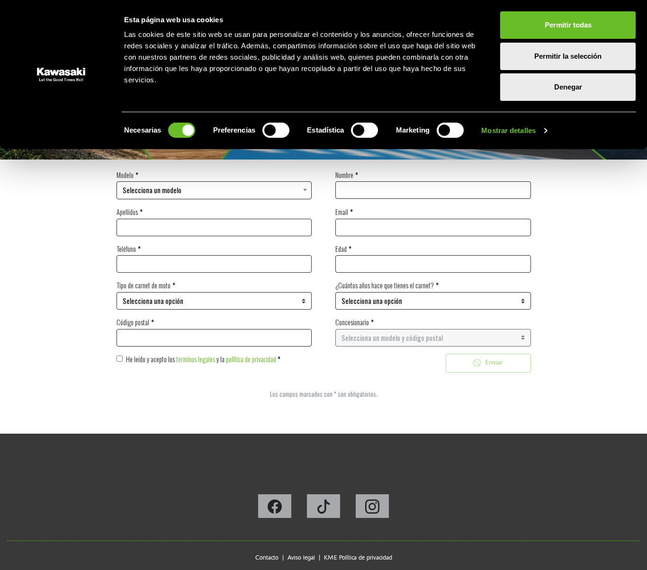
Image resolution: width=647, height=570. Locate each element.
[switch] (275, 130)
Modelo (125, 175)
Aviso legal (301, 557)
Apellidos (127, 212)
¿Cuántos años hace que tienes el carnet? (384, 285)
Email (341, 212)
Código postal (133, 322)
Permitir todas (568, 25)
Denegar (568, 87)
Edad (341, 249)
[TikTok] (324, 509)
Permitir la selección (568, 56)
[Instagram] (372, 509)
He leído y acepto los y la (203, 359)
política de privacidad (251, 359)
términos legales (195, 359)
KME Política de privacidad (358, 557)
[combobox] (214, 190)
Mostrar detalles (508, 130)
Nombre (344, 175)
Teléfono (126, 249)
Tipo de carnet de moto (144, 285)
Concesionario (352, 322)
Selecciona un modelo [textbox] (152, 190)
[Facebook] (275, 509)
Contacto (267, 557)
